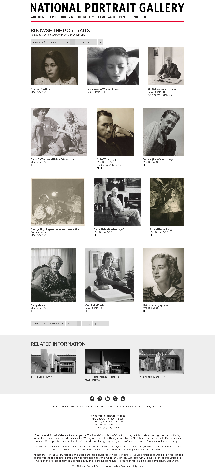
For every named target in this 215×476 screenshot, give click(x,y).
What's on (37, 17)
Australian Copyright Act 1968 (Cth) (124, 457)
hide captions (56, 323)
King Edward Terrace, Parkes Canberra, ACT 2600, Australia (107, 420)
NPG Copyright (169, 460)
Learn (101, 17)
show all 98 (39, 42)
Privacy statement (89, 406)
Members (125, 17)
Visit (72, 17)
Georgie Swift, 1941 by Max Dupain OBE (63, 34)
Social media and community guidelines (141, 406)
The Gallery (86, 17)
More (137, 17)
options (53, 42)
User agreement (110, 406)
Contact (65, 406)
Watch (112, 17)
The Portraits (56, 17)
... (95, 42)
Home (55, 406)
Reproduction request (105, 460)
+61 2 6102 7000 (111, 424)
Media (74, 406)
